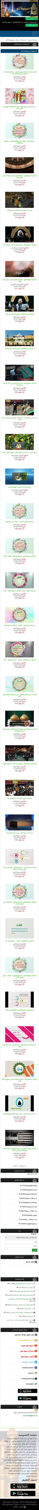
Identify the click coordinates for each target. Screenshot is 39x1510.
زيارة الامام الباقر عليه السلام (24, 1291)
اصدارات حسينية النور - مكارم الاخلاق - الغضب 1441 (19, 556)
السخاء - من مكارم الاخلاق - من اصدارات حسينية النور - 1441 (19, 695)
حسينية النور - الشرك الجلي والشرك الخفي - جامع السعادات (19, 142)
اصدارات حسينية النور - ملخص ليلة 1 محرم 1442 (19, 348)
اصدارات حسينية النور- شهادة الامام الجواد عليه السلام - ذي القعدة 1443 (19, 730)
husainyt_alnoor (28, 1362)
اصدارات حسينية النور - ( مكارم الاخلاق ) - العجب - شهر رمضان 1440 (19, 976)
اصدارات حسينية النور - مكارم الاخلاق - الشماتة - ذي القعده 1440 (19, 902)
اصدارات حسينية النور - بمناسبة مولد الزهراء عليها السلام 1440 (19, 1080)
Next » (15, 1166)
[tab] (19, 44)
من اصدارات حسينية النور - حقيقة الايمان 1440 (19, 1009)
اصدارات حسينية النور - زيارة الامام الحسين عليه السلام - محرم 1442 (19, 176)
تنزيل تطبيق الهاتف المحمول (25, 1334)
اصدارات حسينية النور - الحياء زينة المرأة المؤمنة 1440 (19, 1113)
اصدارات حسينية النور (27, 1351)
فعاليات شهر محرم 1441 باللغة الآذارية (19, 798)
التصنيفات (33, 1234)
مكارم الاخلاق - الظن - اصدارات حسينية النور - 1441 (19, 590)
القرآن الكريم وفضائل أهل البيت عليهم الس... (20, 1299)
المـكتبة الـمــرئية (21, 40)
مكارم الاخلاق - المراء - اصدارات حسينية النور (19, 521)
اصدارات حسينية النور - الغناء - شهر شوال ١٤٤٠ (19, 940)
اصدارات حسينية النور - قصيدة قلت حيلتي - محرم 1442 (19, 244)
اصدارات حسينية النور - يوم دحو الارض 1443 (19, 832)
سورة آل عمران (28, 1287)
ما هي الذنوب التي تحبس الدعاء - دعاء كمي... (19, 1320)
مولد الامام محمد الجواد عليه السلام (22, 1304)
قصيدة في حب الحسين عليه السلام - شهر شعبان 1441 (19, 452)
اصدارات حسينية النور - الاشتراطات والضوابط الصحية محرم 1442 (19, 418)
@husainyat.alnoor (28, 1378)
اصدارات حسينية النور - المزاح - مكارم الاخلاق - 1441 (19, 659)
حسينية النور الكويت (27, 1345)
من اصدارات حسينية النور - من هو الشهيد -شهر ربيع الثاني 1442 (19, 107)
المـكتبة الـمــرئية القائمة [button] (21, 44)
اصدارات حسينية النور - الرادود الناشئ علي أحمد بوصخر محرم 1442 (19, 384)
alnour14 (31, 1373)
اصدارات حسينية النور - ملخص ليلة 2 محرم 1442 (19, 314)
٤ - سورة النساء (28, 1308)
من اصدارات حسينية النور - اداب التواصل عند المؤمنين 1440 (19, 1045)
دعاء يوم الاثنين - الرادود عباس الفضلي (21, 1312)
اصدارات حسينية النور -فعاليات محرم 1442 (19, 210)
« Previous (22, 1166)
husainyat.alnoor (28, 1367)
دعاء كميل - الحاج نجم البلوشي (24, 1283)
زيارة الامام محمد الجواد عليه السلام (22, 1295)
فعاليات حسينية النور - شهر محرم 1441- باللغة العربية (19, 763)
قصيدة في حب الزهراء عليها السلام (19, 486)
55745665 (30, 1384)
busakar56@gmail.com (26, 1340)
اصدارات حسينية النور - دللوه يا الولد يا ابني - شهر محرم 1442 (19, 280)
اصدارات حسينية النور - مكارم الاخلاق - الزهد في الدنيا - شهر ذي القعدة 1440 (19, 868)
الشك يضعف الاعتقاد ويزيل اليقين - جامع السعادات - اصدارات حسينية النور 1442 (20, 72)
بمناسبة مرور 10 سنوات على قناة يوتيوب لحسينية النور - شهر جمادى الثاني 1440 (19, 1149)
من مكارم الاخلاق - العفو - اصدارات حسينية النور (19, 625)
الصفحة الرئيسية (32, 40)
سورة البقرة (29, 1316)
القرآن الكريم (30, 1261)
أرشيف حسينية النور (27, 1356)
